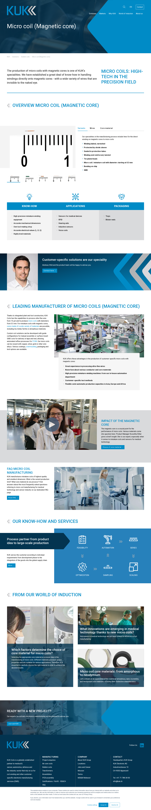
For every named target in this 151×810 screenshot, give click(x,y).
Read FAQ (12, 498)
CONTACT (117, 757)
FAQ (44, 785)
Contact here (49, 271)
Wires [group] (92, 128)
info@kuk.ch (117, 781)
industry (13, 771)
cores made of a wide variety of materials (23, 326)
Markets (102, 14)
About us (139, 14)
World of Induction (126, 14)
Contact (140, 7)
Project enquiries (48, 760)
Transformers (47, 771)
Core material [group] (106, 128)
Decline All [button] (115, 805)
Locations (81, 764)
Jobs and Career (84, 767)
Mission (81, 771)
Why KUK (112, 14)
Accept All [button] (103, 805)
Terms (80, 774)
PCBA (34, 341)
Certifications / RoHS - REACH (54, 781)
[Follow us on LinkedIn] (142, 745)
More (10, 565)
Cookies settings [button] (92, 805)
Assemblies (47, 774)
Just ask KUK (13, 724)
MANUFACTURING (50, 757)
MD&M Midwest (84, 778)
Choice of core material (112, 447)
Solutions (92, 14)
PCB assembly (48, 778)
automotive (17, 767)
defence (25, 767)
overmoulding (31, 347)
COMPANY (82, 757)
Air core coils (47, 764)
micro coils (32, 321)
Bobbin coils (47, 767)
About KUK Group (84, 760)
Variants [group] (81, 128)
